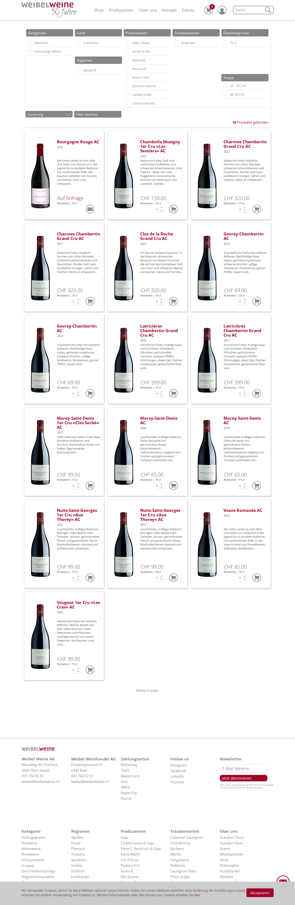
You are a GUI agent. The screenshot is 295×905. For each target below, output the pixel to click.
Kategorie (31, 831)
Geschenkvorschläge (38, 871)
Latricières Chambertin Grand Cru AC (159, 330)
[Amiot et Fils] (128, 51)
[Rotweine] (30, 42)
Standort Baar (231, 843)
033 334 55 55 (33, 776)
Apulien (77, 837)
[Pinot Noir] (177, 42)
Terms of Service (247, 787)
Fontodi (127, 871)
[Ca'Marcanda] (128, 94)
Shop (99, 10)
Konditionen (230, 871)
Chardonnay (180, 843)
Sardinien (79, 860)
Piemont (78, 848)
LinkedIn (177, 776)
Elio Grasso (130, 876)
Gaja (124, 837)
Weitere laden (147, 690)
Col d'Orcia (129, 860)
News (224, 860)
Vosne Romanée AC (243, 510)
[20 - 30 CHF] (225, 85)
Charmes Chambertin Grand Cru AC (245, 144)
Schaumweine (33, 860)
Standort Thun (232, 837)
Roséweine (30, 854)
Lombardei (80, 876)
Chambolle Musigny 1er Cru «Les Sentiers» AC (160, 146)
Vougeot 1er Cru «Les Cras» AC (78, 604)
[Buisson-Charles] (128, 85)
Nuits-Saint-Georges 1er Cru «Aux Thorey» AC (77, 514)
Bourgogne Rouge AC (78, 142)
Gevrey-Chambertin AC (243, 236)
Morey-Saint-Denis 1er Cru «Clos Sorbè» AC (78, 422)
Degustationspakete (38, 876)
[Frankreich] (79, 42)
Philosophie (229, 865)
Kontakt (169, 10)
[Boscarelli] (128, 68)
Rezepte (226, 876)
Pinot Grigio (180, 876)
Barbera (177, 848)
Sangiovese (179, 860)
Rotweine (29, 843)
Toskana (78, 854)
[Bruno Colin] (128, 77)
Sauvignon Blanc (183, 871)
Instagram (178, 765)
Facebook (178, 770)
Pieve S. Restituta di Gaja (141, 848)
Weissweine (31, 848)
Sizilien (76, 865)
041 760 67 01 (82, 776)
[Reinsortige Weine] (30, 51)
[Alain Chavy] (128, 42)
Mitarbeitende (231, 854)
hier (197, 895)
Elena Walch (130, 854)
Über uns (148, 10)
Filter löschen (87, 114)
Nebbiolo (177, 865)
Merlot (175, 854)
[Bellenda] (128, 59)
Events (188, 10)
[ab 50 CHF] (225, 94)
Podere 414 (130, 865)
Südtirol (77, 871)
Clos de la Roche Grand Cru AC (156, 236)
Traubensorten (184, 831)
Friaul (75, 843)
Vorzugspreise (33, 837)
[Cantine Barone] (128, 103)
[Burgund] (79, 70)
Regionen (80, 831)
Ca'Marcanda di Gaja (137, 843)
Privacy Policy (227, 787)
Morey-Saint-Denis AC (158, 420)
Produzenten (121, 10)
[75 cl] (225, 42)
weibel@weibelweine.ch (41, 781)
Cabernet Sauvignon (186, 837)
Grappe (28, 865)
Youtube (177, 782)
